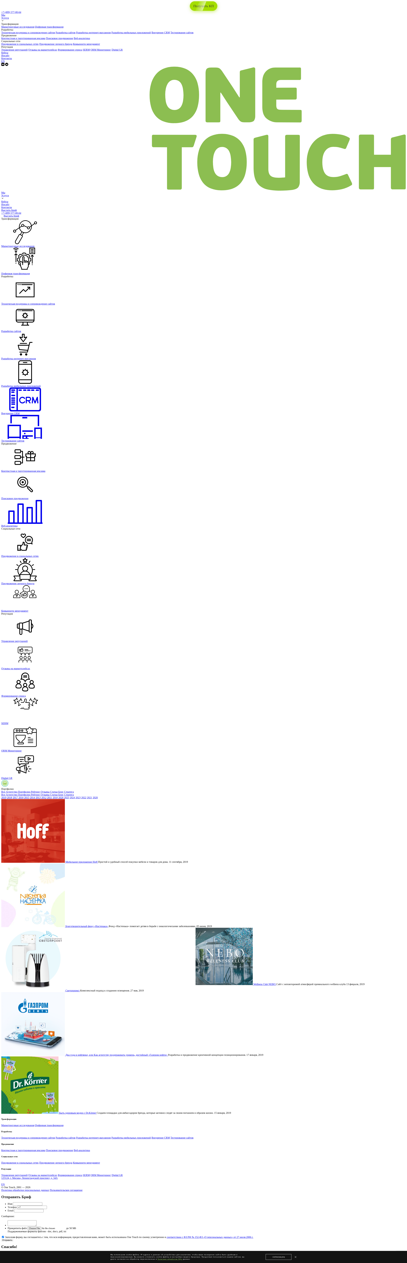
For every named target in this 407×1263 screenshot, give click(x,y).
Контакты (6, 58)
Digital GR (117, 49)
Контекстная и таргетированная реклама (23, 38)
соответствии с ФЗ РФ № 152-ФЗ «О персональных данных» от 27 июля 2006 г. (210, 1237)
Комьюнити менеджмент (86, 44)
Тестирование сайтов (181, 32)
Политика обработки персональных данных (25, 1190)
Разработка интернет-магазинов (93, 32)
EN (3, 61)
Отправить (7, 1240)
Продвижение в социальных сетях (20, 44)
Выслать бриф (9, 210)
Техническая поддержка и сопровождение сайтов (28, 32)
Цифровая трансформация (49, 26)
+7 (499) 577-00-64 (11, 12)
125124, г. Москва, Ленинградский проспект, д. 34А (29, 1178)
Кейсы (4, 52)
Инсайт (5, 55)
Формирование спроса (70, 49)
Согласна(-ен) (278, 1257)
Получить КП (203, 6)
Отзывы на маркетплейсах (42, 49)
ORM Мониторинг (100, 49)
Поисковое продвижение (59, 38)
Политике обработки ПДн (170, 1259)
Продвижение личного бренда (55, 44)
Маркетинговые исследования (17, 26)
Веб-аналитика (82, 38)
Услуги (5, 18)
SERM (86, 49)
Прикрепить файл (17, 1228)
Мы (3, 15)
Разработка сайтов (66, 32)
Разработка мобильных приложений (131, 32)
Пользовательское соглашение (66, 1190)
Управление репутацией (14, 49)
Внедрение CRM (161, 32)
